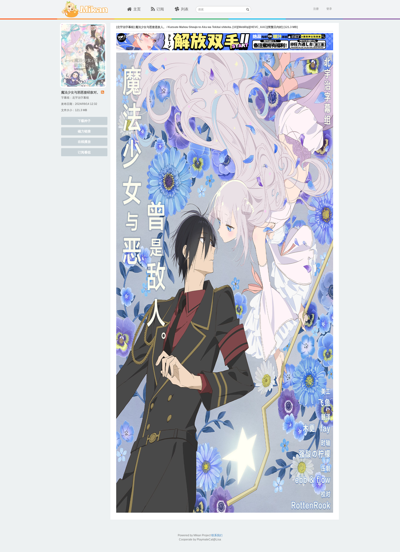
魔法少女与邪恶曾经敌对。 (80, 92)
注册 (316, 8)
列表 (184, 9)
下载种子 (84, 121)
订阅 (160, 9)
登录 (329, 8)
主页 (137, 9)
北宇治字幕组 (80, 97)
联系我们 (216, 535)
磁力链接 (84, 131)
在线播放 (84, 141)
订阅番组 (84, 152)
